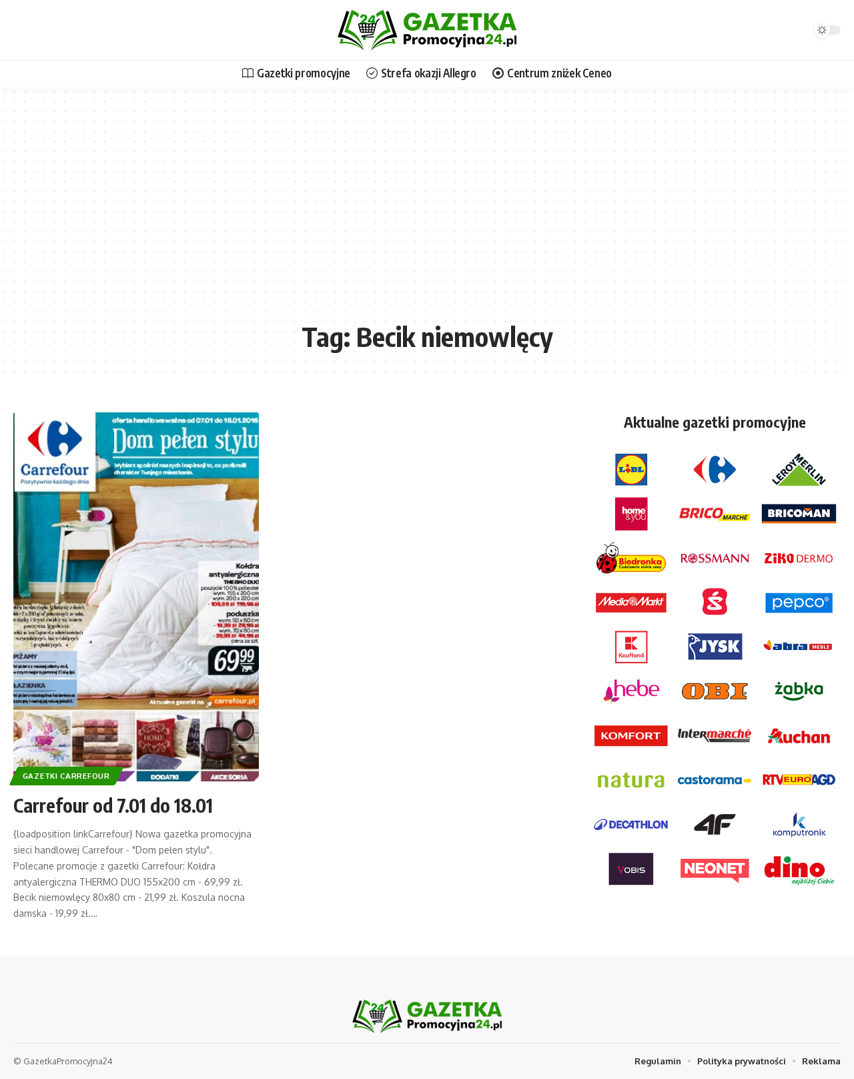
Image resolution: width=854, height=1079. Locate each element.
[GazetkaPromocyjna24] (427, 30)
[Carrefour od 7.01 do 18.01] (136, 596)
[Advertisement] (427, 213)
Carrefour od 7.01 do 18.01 (113, 805)
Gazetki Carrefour (66, 776)
